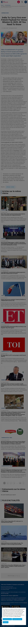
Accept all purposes (7, 619)
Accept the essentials (17, 619)
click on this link (17, 616)
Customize (6, 622)
